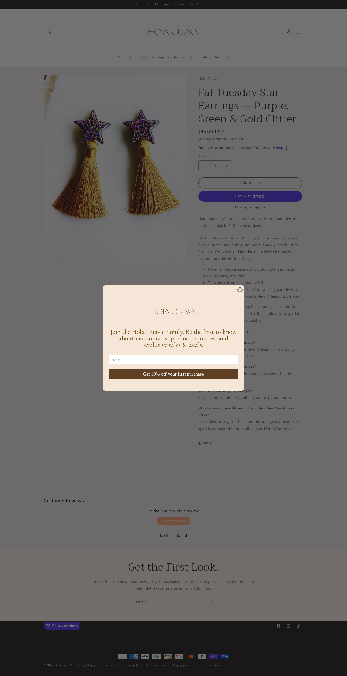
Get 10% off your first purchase (173, 373)
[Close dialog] (240, 289)
